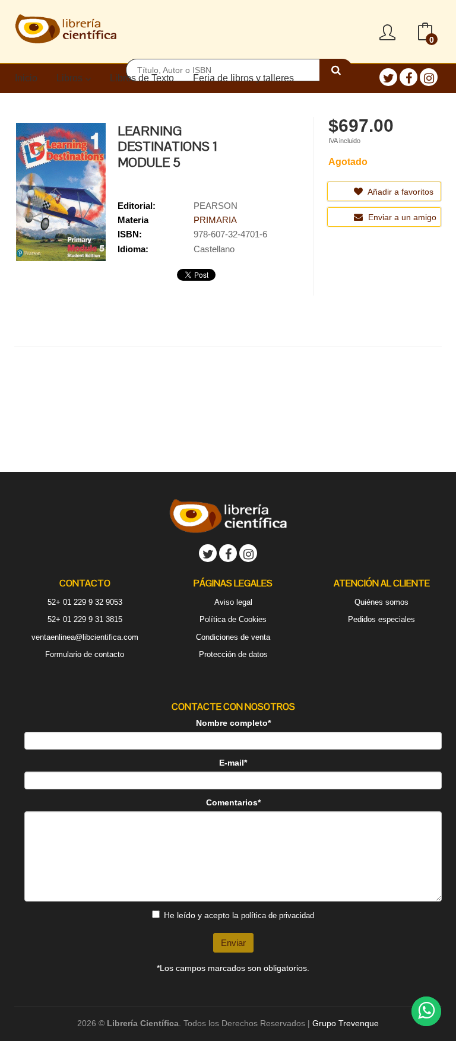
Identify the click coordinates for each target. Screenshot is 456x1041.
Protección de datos (233, 654)
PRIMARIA (215, 220)
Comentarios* (233, 802)
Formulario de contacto (84, 654)
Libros (70, 78)
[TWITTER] (388, 77)
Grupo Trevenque (345, 1023)
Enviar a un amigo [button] (401, 217)
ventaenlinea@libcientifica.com (84, 637)
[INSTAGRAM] (429, 77)
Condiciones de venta (233, 637)
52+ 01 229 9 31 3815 (85, 619)
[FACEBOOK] (408, 77)
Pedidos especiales (381, 619)
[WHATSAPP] (426, 1011)
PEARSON (216, 206)
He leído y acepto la (239, 915)
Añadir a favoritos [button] (399, 191)
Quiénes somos (381, 602)
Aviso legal (233, 602)
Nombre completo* (233, 723)
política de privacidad (277, 915)
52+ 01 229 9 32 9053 (85, 602)
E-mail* (233, 762)
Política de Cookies (233, 619)
